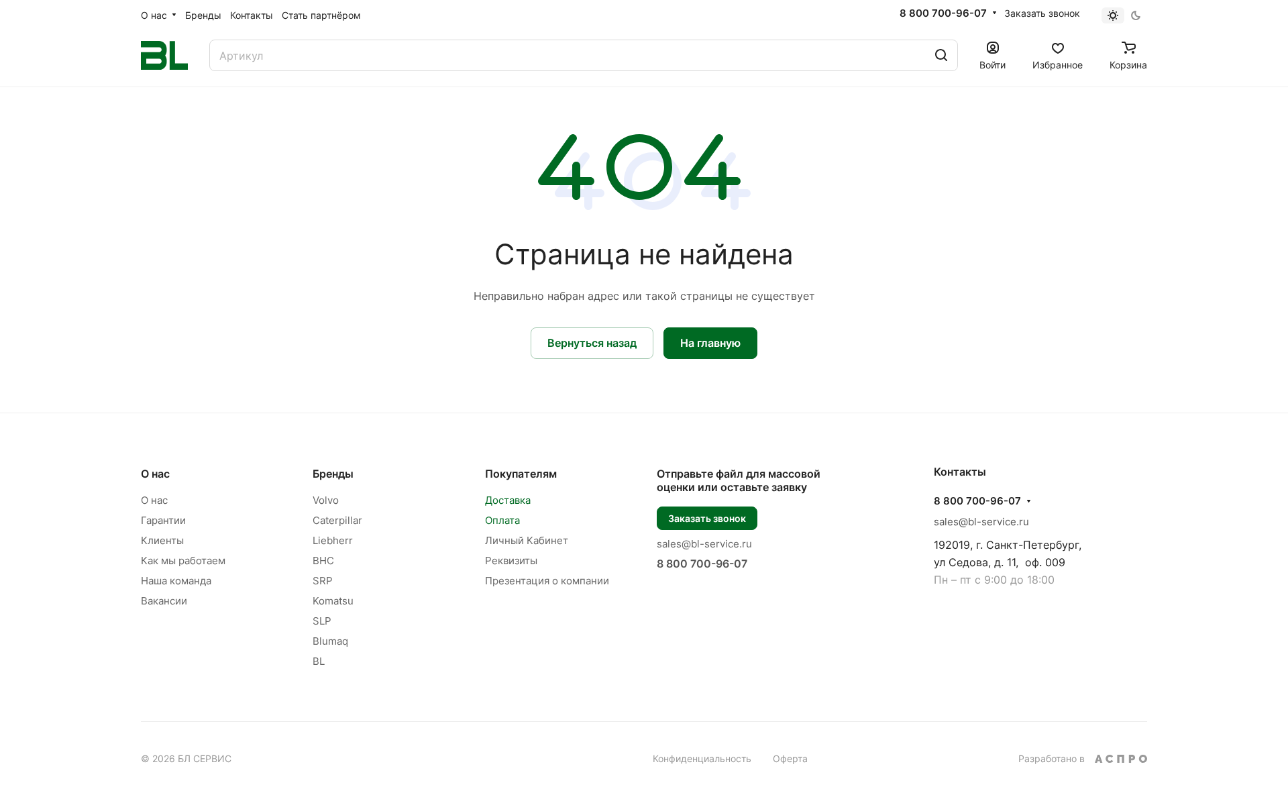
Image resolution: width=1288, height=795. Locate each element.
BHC (323, 560)
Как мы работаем (183, 560)
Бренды (333, 473)
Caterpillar (337, 520)
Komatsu (333, 600)
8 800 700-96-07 (943, 13)
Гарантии (163, 520)
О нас (155, 473)
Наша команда (176, 580)
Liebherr (333, 540)
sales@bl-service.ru (704, 543)
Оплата (502, 520)
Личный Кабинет (526, 540)
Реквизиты (511, 560)
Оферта (790, 758)
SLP (322, 621)
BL (319, 661)
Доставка (508, 500)
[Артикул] (941, 55)
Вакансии (164, 600)
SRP (323, 580)
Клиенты (162, 540)
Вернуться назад (592, 343)
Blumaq (330, 641)
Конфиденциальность (702, 758)
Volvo (326, 500)
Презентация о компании (547, 580)
